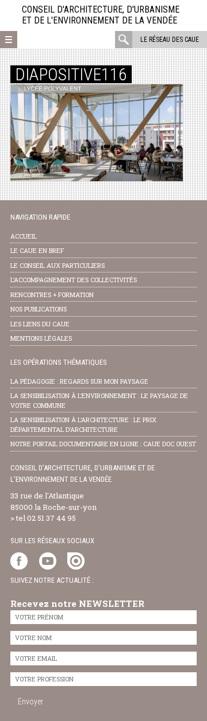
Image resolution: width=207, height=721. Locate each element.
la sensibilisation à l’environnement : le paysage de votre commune (99, 400)
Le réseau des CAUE (169, 40)
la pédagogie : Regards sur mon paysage (79, 381)
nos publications (38, 309)
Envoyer (30, 701)
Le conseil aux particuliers (57, 265)
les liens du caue (40, 323)
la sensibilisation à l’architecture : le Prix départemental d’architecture (83, 424)
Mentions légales (41, 338)
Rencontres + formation (52, 294)
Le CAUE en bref (37, 250)
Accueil (23, 236)
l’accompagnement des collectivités (73, 279)
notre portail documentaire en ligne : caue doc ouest (103, 443)
